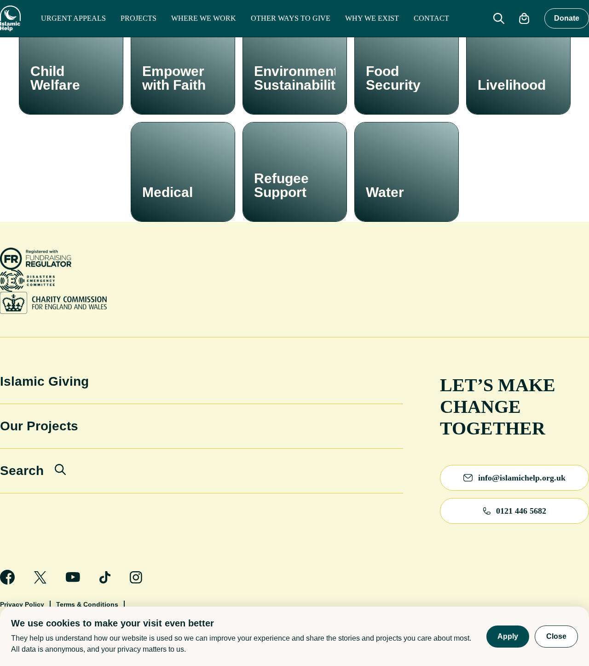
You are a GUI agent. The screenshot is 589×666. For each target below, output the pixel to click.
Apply (507, 636)
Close (556, 636)
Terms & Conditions (87, 604)
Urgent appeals (73, 18)
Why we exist (372, 18)
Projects (138, 18)
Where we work (203, 18)
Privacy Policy (22, 604)
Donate (566, 18)
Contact (431, 18)
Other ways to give (290, 18)
